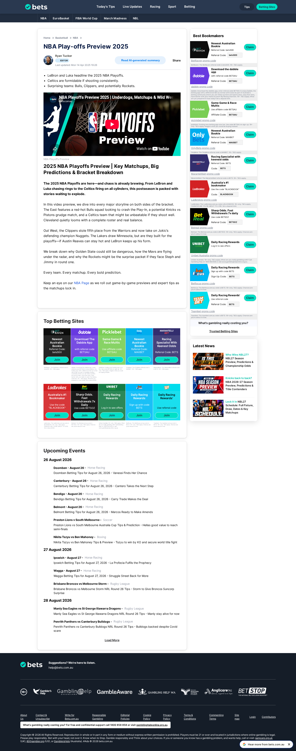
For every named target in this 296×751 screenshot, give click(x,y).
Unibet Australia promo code (207, 255)
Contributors (269, 716)
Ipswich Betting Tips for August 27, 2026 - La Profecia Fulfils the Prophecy (102, 562)
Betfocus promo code (203, 283)
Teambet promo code (203, 311)
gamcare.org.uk (264, 738)
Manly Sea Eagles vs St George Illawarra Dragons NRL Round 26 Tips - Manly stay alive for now (116, 613)
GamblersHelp (62, 741)
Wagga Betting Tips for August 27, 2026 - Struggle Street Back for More (101, 576)
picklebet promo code (203, 120)
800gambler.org (35, 741)
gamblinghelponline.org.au (151, 724)
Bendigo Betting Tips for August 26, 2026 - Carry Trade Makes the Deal (101, 499)
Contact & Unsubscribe (43, 717)
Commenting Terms (216, 717)
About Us (23, 717)
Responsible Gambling (99, 717)
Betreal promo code (202, 227)
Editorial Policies (125, 717)
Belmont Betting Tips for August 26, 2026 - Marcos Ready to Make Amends (103, 512)
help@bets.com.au (61, 667)
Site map (237, 717)
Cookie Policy (147, 717)
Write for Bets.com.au (72, 717)
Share (177, 60)
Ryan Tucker (63, 55)
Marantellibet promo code (205, 173)
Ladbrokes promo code (204, 199)
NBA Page (81, 283)
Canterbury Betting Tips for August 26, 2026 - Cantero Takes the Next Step (104, 486)
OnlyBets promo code (203, 148)
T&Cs (236, 65)
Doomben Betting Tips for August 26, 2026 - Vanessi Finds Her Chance (100, 473)
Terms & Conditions (190, 717)
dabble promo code (202, 86)
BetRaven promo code (203, 60)
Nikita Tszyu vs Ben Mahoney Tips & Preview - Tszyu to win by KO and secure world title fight (115, 542)
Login (252, 716)
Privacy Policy (167, 717)
